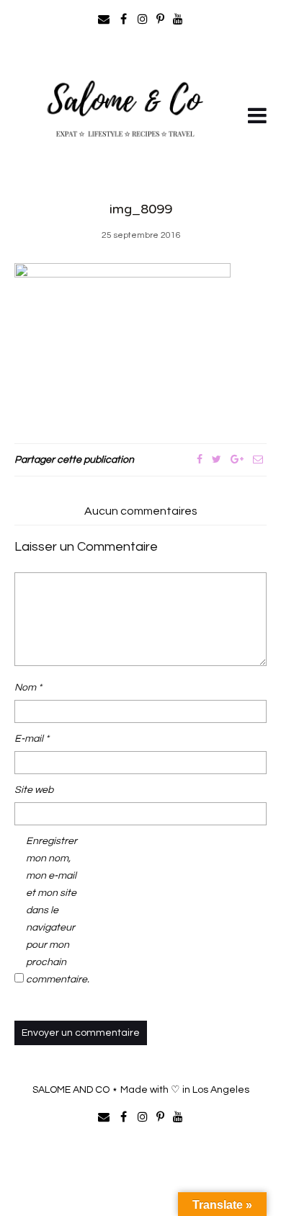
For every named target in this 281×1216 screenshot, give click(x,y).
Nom (28, 688)
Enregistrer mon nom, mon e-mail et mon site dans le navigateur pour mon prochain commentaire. (55, 910)
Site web (33, 790)
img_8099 (141, 209)
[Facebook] (199, 460)
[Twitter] (216, 460)
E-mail (31, 739)
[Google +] (237, 460)
